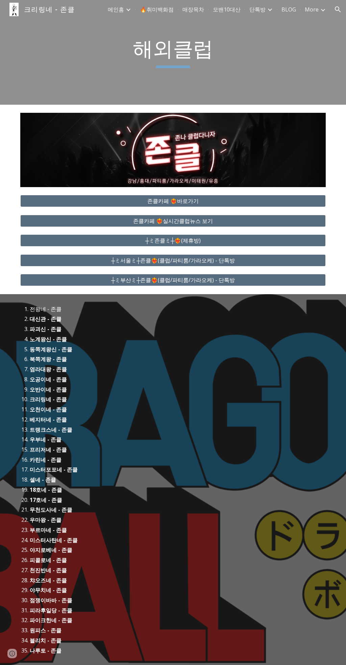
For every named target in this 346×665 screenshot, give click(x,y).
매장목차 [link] (193, 9)
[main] (172, 52)
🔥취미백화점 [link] (157, 9)
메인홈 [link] (116, 9)
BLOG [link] (288, 9)
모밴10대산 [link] (227, 9)
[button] (338, 9)
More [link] (312, 9)
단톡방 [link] (257, 9)
